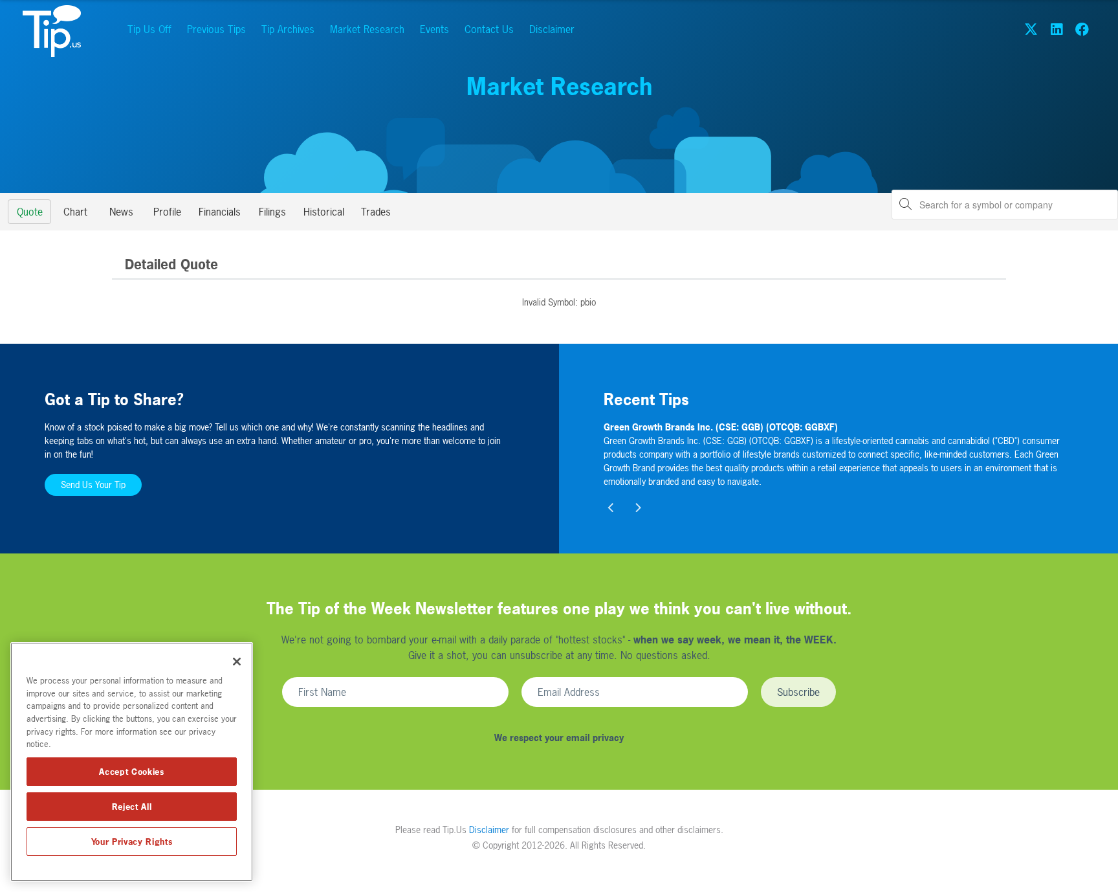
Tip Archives (287, 29)
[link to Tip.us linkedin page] (1056, 29)
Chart (75, 212)
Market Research (367, 29)
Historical (323, 212)
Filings (272, 212)
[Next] (637, 507)
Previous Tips (216, 29)
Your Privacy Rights (131, 841)
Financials (220, 212)
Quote (30, 212)
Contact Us (489, 29)
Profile (167, 212)
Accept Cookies (131, 771)
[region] (131, 762)
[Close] (237, 661)
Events (434, 29)
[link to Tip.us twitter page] (1031, 29)
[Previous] (611, 507)
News (121, 212)
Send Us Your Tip (93, 484)
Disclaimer (552, 29)
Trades (376, 212)
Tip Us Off (149, 29)
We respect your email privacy (559, 737)
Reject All (132, 806)
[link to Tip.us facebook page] (1082, 29)
